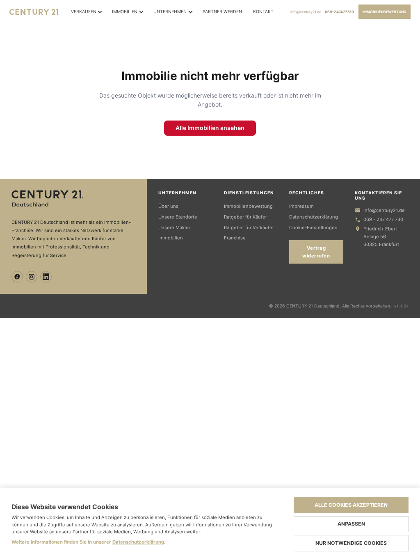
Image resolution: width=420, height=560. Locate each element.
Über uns (168, 206)
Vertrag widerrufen (316, 251)
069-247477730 (339, 12)
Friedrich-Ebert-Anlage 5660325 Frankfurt (381, 236)
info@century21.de (305, 12)
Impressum (301, 206)
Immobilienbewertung (384, 12)
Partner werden (222, 11)
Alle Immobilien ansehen (210, 127)
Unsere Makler (174, 227)
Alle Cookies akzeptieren (351, 505)
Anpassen (351, 524)
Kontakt (263, 11)
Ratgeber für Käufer (245, 217)
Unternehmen (170, 11)
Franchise (235, 238)
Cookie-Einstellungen (313, 227)
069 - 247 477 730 (383, 219)
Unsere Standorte (177, 217)
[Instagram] (31, 276)
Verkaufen (83, 11)
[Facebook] (17, 276)
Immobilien (124, 11)
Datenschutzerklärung (313, 217)
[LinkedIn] (46, 276)
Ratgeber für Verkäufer (249, 227)
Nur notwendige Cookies (351, 543)
